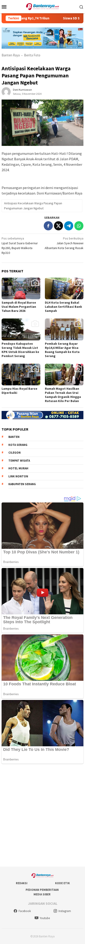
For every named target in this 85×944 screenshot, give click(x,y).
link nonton (18, 476)
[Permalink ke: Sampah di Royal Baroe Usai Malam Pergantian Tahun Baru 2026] (21, 288)
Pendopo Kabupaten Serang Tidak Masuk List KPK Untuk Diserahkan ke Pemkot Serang (20, 350)
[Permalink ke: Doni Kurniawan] (6, 91)
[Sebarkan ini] (48, 225)
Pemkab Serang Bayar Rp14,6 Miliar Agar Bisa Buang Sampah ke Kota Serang (62, 350)
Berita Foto (32, 55)
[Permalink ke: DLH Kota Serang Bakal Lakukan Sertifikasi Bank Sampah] (64, 288)
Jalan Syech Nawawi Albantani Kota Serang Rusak (64, 243)
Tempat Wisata (19, 461)
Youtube (45, 918)
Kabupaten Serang (22, 484)
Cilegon (14, 453)
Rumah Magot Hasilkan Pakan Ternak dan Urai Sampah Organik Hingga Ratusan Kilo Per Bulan (63, 395)
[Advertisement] (42, 815)
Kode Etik (62, 883)
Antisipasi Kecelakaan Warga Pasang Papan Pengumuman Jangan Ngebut (33, 205)
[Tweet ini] (58, 225)
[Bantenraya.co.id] (42, 6)
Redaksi (21, 883)
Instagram (64, 911)
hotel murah (18, 468)
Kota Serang (17, 445)
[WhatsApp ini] (78, 225)
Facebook (25, 911)
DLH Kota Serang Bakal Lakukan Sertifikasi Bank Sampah (63, 306)
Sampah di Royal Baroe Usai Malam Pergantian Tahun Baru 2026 (19, 306)
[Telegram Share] (68, 225)
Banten (13, 437)
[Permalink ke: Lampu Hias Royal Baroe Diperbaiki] (21, 374)
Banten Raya (11, 55)
